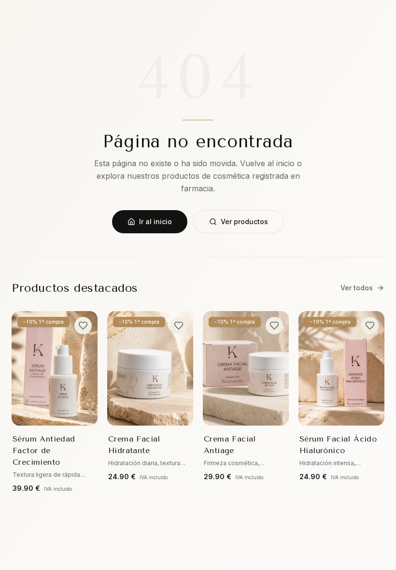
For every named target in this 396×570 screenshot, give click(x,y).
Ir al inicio (155, 221)
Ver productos (244, 221)
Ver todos (356, 288)
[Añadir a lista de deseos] (83, 325)
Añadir (62, 411)
